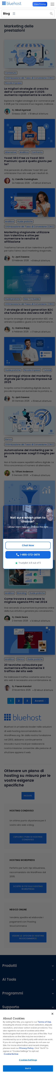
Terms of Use (44, 1022)
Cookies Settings (28, 1060)
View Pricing (40, 4)
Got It (28, 1068)
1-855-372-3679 (30, 554)
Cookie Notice (11, 1054)
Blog (6, 13)
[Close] (52, 1013)
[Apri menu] (14, 13)
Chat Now (28, 545)
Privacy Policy (26, 1048)
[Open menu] (51, 4)
